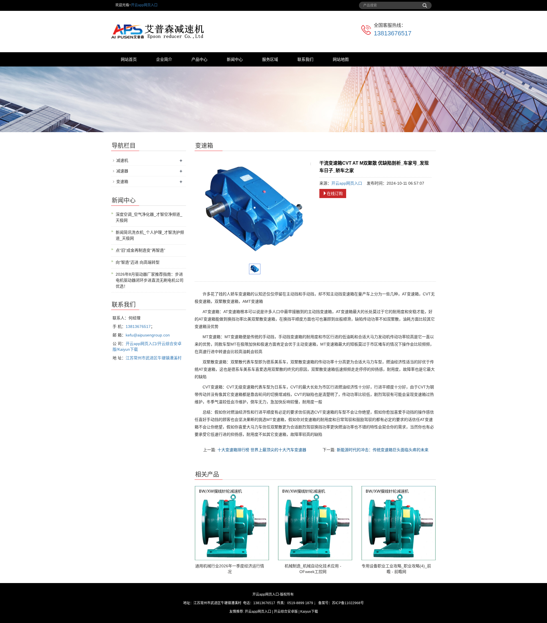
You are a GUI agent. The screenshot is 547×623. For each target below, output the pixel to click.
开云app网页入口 (144, 5)
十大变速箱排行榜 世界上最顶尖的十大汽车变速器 (261, 449)
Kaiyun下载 (309, 612)
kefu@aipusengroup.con (148, 335)
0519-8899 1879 (300, 603)
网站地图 (341, 59)
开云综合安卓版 (286, 612)
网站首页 (129, 59)
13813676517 (392, 33)
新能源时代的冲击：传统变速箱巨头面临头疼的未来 (382, 449)
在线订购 (335, 193)
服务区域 (270, 59)
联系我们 (305, 59)
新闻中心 (235, 59)
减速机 (122, 160)
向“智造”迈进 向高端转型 (138, 262)
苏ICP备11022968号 (348, 603)
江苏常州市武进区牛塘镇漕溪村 (153, 358)
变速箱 (122, 181)
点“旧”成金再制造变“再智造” (140, 250)
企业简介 (164, 59)
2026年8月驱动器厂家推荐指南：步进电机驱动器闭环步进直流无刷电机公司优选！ (149, 280)
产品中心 (199, 59)
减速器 (122, 171)
